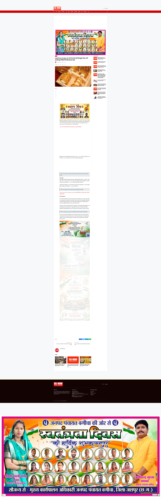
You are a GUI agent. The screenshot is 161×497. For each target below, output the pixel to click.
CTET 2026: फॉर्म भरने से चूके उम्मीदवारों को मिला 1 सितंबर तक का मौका (102, 80)
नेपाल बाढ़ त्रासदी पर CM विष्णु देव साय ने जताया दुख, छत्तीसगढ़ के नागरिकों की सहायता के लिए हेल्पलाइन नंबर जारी (102, 97)
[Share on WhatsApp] (64, 64)
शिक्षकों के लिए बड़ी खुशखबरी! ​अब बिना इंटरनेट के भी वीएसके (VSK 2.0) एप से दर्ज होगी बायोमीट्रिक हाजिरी (102, 70)
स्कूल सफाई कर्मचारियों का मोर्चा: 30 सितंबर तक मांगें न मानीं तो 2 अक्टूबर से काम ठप (102, 62)
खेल (82, 11)
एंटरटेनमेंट (85, 11)
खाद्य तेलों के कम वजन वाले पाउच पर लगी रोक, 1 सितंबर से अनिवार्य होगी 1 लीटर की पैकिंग (85, 365)
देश (66, 11)
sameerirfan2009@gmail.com (79, 393)
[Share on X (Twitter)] (61, 64)
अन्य (88, 11)
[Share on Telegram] (62, 64)
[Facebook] (56, 91)
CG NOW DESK (59, 62)
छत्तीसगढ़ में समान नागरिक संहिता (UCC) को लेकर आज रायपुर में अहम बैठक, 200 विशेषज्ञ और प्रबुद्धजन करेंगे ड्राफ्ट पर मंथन (102, 66)
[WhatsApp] (56, 97)
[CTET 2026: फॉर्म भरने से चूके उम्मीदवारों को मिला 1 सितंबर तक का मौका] (95, 81)
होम (56, 11)
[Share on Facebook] (59, 64)
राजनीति (72, 11)
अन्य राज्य (63, 11)
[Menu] (54, 11)
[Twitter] (56, 93)
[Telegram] (56, 95)
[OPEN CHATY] (159, 495)
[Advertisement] (80, 3)
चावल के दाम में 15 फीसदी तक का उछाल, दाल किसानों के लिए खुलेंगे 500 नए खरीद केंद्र (60, 365)
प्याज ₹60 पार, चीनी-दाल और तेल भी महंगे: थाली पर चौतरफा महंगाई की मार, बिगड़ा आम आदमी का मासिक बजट (73, 365)
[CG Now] (57, 8)
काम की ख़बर (75, 11)
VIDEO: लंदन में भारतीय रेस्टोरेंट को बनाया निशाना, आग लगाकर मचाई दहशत (70, 126)
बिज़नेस (79, 11)
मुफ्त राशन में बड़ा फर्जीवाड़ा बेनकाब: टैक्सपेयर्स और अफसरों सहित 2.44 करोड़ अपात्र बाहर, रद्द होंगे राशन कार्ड (102, 89)
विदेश (68, 11)
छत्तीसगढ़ (59, 11)
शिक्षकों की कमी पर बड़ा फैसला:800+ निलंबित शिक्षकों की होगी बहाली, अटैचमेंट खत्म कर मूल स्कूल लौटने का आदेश (102, 58)
